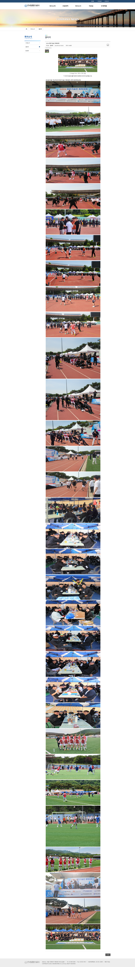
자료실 (91, 6)
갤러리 (27, 47)
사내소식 (28, 43)
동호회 (27, 50)
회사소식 (33, 29)
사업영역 (65, 6)
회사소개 (52, 6)
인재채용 (104, 6)
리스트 (108, 954)
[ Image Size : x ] (77, 73)
